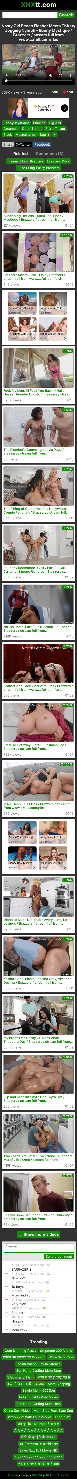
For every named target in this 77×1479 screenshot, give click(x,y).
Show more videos (41, 1234)
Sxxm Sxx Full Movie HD (38, 1450)
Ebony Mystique (16, 123)
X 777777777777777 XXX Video (39, 1457)
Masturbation (26, 134)
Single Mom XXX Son (38, 1391)
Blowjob (39, 123)
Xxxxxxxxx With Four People (29, 1417)
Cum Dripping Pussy (20, 1351)
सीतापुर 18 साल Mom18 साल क (38, 1424)
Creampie (10, 129)
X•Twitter (23, 144)
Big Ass (55, 123)
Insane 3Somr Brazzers (26, 161)
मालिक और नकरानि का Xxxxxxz (24, 1357)
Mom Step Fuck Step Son (53, 1410)
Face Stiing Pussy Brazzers (39, 168)
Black (7, 134)
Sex (48, 129)
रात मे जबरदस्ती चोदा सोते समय (39, 1444)
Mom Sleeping (59, 1384)
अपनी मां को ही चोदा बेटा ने (53, 1377)
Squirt (44, 134)
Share (7, 144)
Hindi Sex (62, 1417)
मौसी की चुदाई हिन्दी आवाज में (38, 1437)
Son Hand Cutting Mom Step (38, 1370)
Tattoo (60, 129)
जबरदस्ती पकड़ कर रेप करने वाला (38, 1464)
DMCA (37, 1475)
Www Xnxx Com (61, 1357)
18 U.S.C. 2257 (57, 1475)
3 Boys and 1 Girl (20, 1377)
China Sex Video (17, 1410)
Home (13, 1475)
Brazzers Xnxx (58, 161)
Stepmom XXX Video (56, 1351)
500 (55, 92)
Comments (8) (50, 153)
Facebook (42, 144)
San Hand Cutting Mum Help (38, 1404)
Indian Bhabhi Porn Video (38, 1397)
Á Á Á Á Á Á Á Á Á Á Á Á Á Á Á (38, 1430)
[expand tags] (54, 134)
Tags (25, 1475)
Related (20, 153)
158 (70, 92)
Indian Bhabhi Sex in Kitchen (39, 1364)
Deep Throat (32, 129)
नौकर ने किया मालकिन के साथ (25, 1384)
